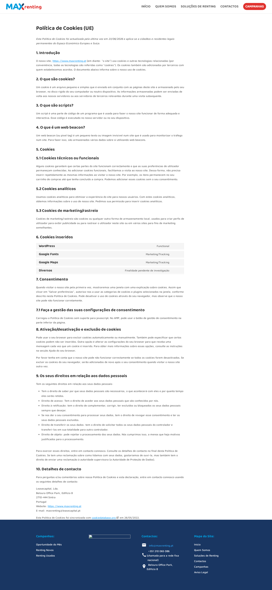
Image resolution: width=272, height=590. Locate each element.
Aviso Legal (201, 572)
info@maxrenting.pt (160, 545)
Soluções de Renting (198, 7)
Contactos (229, 7)
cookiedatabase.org (104, 517)
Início (146, 7)
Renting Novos (45, 550)
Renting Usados (45, 555)
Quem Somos (165, 7)
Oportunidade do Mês (49, 544)
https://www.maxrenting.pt (69, 60)
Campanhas (254, 6)
